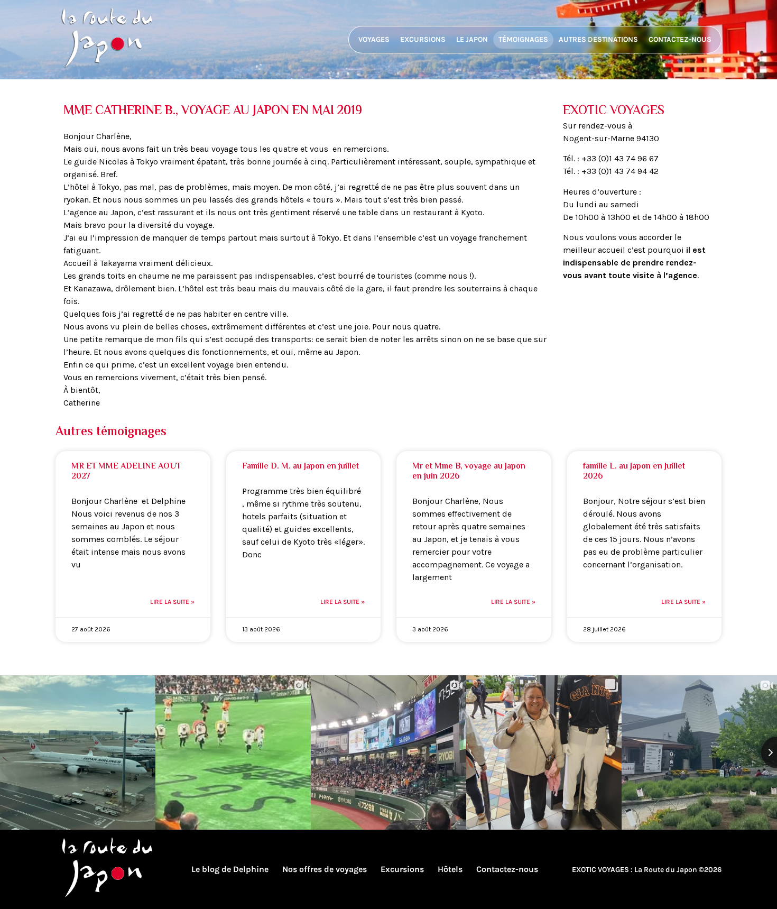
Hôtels (450, 869)
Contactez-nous (680, 39)
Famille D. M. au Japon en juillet (300, 466)
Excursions (423, 39)
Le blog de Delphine (230, 869)
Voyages (374, 39)
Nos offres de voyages (324, 869)
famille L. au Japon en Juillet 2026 (634, 471)
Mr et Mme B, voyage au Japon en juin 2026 (468, 471)
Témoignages (523, 39)
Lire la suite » (172, 601)
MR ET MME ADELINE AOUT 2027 (126, 471)
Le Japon (472, 39)
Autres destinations (598, 39)
